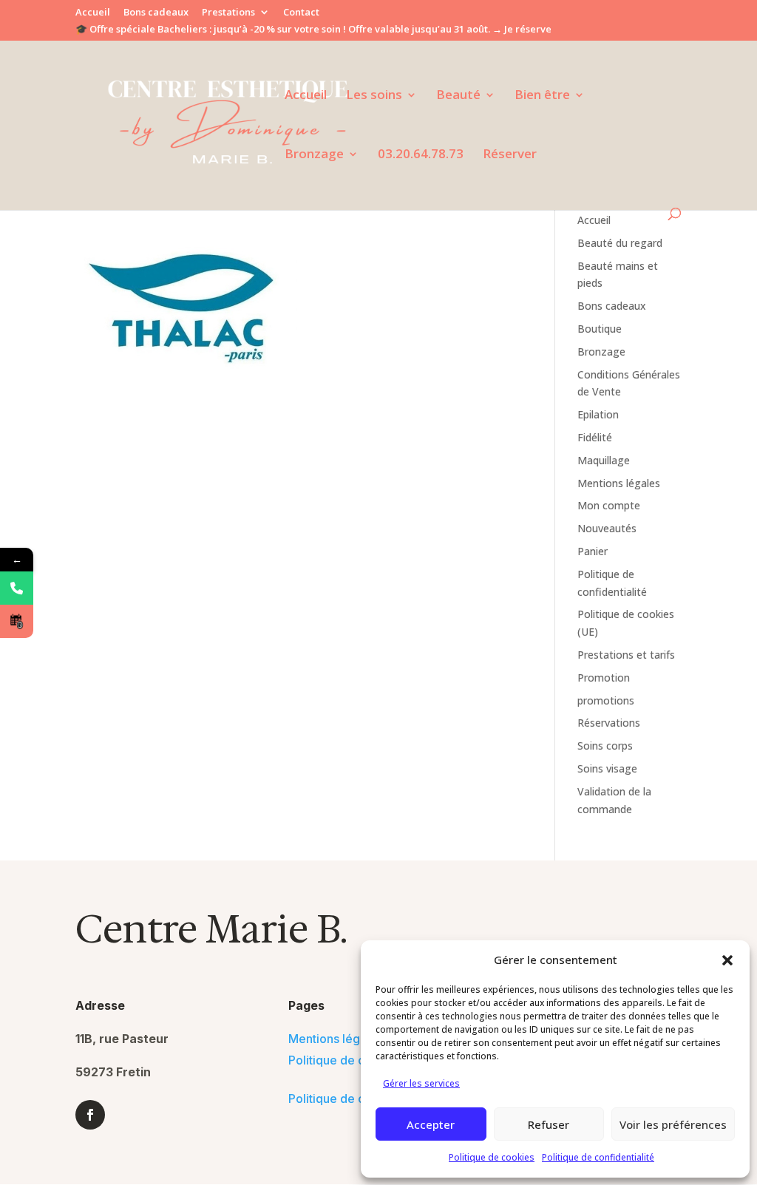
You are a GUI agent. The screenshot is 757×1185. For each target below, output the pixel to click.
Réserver (510, 155)
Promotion (603, 677)
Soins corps (605, 745)
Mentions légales (618, 483)
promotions (605, 700)
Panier (592, 551)
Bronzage (314, 155)
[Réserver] (16, 621)
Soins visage (607, 768)
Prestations (228, 12)
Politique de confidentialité (598, 1157)
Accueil (92, 12)
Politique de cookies (491, 1157)
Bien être (542, 96)
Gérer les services (421, 1083)
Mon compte (608, 505)
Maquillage (603, 460)
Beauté (458, 96)
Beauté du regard (619, 243)
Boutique (599, 329)
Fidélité (594, 437)
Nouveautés (607, 528)
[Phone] (16, 588)
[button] (727, 960)
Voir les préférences (673, 1124)
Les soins (374, 96)
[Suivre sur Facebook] (90, 1115)
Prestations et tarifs (626, 655)
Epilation (598, 414)
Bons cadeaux (156, 12)
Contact (301, 12)
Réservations (608, 723)
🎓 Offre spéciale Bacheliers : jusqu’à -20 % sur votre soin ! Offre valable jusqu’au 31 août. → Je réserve (313, 29)
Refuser (548, 1124)
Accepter (431, 1124)
